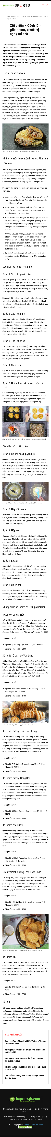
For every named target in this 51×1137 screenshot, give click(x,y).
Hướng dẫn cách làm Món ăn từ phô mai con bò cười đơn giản (24, 1059)
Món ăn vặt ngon (13, 16)
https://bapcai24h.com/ (33, 1125)
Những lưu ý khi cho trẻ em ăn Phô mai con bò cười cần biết (25, 1050)
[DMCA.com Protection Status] (25, 1128)
